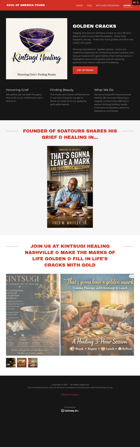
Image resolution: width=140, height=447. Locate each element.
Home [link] (79, 5)
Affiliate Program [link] (107, 5)
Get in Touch (85, 70)
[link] (26, 5)
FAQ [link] (89, 5)
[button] (128, 6)
